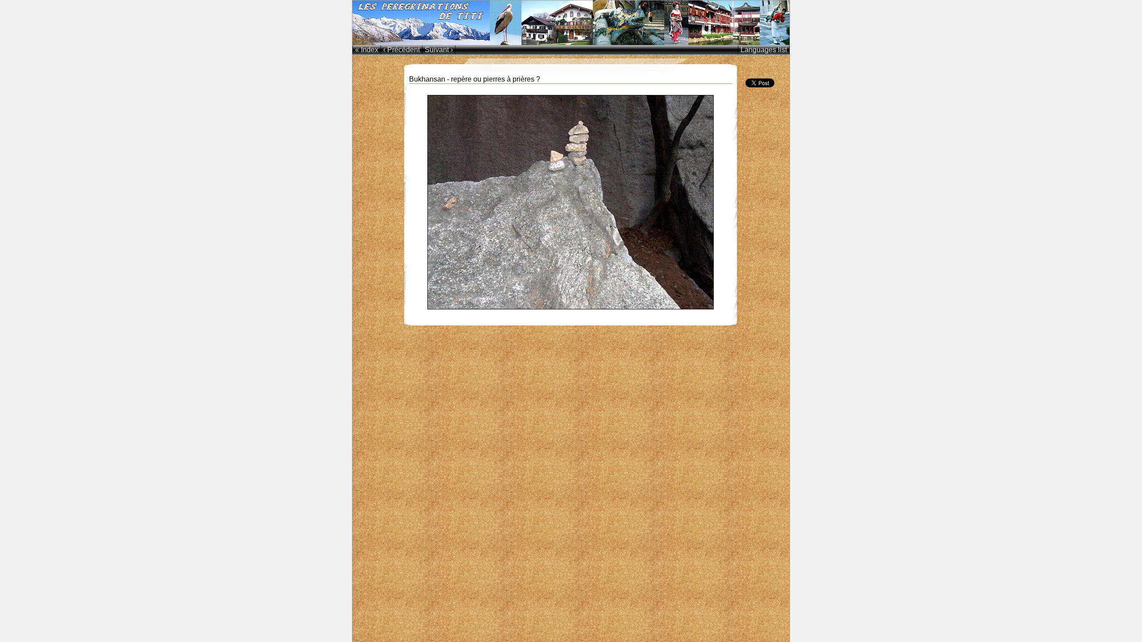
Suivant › (439, 50)
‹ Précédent (401, 50)
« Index (366, 50)
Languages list (764, 50)
